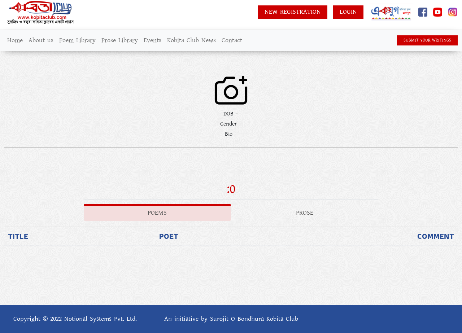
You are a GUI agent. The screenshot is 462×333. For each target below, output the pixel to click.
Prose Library (119, 40)
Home (15, 40)
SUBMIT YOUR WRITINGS (427, 40)
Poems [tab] (157, 213)
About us (41, 40)
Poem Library (77, 40)
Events (152, 40)
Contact (232, 40)
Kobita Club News (191, 40)
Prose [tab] (304, 213)
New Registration (293, 12)
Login (348, 12)
